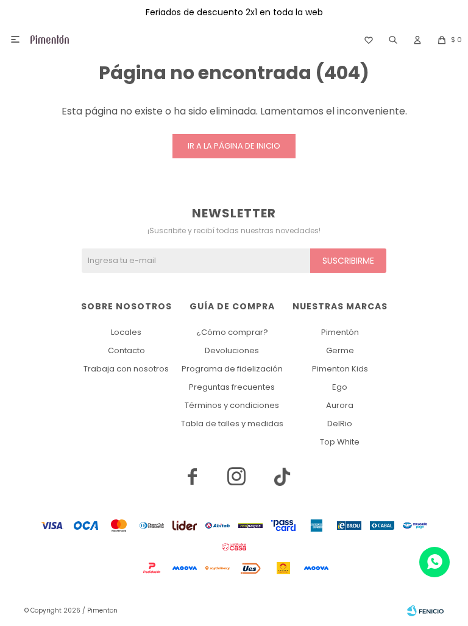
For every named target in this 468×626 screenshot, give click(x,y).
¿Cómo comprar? (232, 332)
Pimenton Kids (340, 369)
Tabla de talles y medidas (232, 423)
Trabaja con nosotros (126, 369)
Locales (126, 332)
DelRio (339, 423)
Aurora (339, 405)
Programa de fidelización (232, 369)
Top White (340, 442)
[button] (393, 39)
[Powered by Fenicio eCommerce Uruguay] (425, 611)
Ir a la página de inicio (234, 146)
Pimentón (340, 332)
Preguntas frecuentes (232, 387)
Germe (340, 350)
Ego (339, 387)
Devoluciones (232, 350)
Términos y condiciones (232, 405)
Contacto (126, 350)
